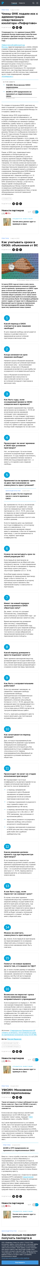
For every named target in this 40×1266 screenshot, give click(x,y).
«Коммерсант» (7, 76)
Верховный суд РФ (11, 1043)
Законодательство (13, 490)
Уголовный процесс (12, 1046)
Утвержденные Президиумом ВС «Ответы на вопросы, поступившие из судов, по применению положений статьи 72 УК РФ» (19, 1033)
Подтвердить (20, 1262)
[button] (13, 27)
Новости (7, 198)
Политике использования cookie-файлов (15, 1258)
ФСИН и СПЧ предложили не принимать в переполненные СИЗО (19, 94)
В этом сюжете (9, 82)
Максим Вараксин (14, 1039)
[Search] (33, 3)
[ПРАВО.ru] (3, 3)
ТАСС (31, 1117)
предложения (28, 1177)
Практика (7, 1145)
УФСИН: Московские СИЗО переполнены (18, 86)
